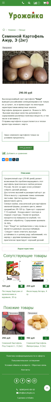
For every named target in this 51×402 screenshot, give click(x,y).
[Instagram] (34, 380)
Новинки (12, 30)
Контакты (25, 369)
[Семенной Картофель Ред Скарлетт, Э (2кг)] (13, 323)
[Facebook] (22, 380)
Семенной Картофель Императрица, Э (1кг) (36, 345)
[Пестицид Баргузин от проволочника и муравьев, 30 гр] (13, 271)
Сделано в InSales (25, 398)
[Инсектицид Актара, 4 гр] (37, 271)
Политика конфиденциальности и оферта (25, 356)
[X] (13, 159)
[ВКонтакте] (3, 159)
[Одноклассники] (6, 159)
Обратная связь (39, 365)
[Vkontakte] (28, 380)
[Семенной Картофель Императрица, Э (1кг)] (37, 323)
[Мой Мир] (10, 159)
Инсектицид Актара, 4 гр (36, 293)
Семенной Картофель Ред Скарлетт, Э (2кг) (12, 345)
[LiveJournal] (17, 159)
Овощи (22, 30)
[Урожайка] (25, 15)
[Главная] (3, 30)
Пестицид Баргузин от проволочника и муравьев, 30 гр (12, 294)
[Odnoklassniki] (16, 380)
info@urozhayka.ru (27, 393)
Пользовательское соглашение (26, 360)
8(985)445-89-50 (27, 389)
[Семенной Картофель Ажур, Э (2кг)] (25, 67)
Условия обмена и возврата (17, 365)
